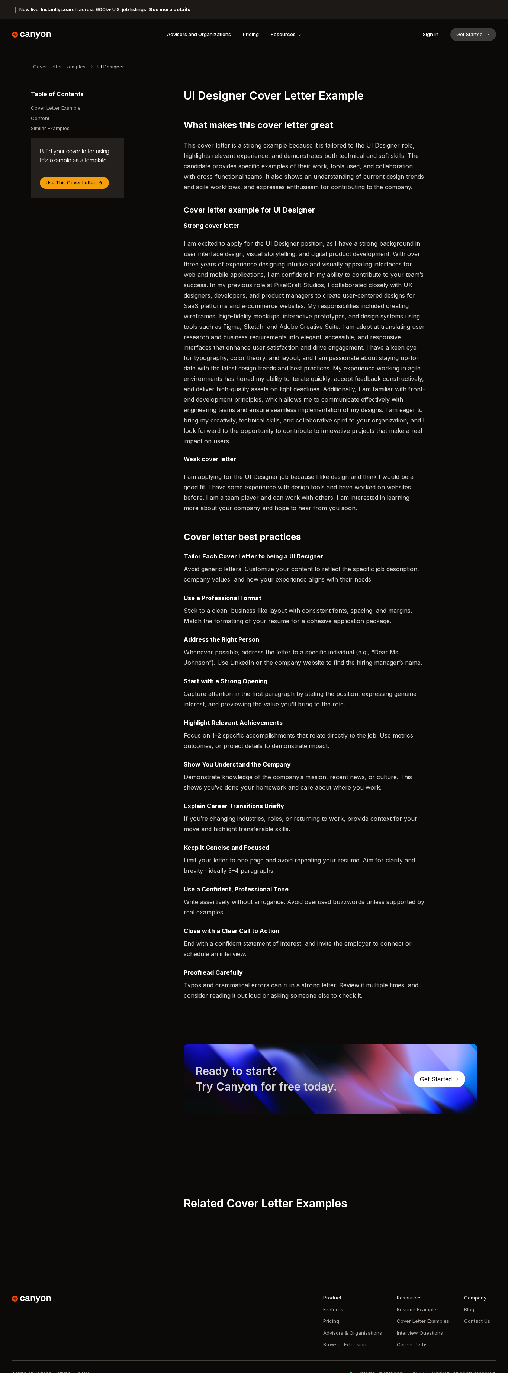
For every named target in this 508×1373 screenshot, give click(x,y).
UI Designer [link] (110, 66)
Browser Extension (344, 1344)
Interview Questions (420, 1333)
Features (333, 1309)
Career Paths (412, 1344)
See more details (169, 9)
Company (475, 1298)
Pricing (251, 34)
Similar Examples (50, 128)
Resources (283, 34)
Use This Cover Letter (71, 182)
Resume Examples (418, 1309)
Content (40, 118)
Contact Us (477, 1321)
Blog (469, 1309)
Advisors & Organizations (352, 1333)
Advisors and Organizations (199, 34)
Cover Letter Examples (59, 66)
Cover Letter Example (56, 108)
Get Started (469, 34)
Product (332, 1298)
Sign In (430, 34)
